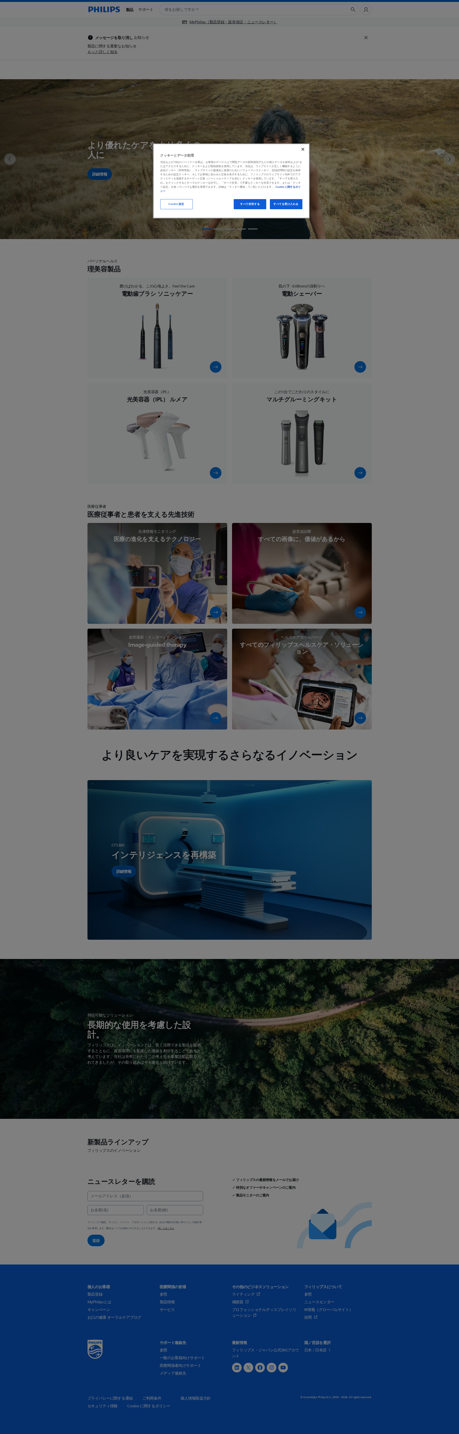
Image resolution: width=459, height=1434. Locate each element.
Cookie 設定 (176, 204)
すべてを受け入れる (286, 204)
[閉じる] (303, 149)
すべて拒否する (250, 204)
